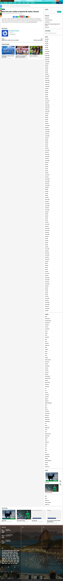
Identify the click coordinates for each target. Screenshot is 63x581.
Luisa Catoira (47, 396)
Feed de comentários (48, 502)
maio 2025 (46, 70)
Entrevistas (46, 367)
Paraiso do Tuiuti (47, 419)
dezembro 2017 (47, 252)
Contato (23, 2)
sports (6, 563)
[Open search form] (55, 3)
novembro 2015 (47, 304)
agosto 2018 (46, 236)
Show (45, 448)
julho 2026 (46, 41)
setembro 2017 (47, 259)
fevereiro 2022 (47, 150)
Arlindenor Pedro (47, 322)
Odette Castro (47, 415)
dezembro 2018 (47, 228)
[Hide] (0, 17)
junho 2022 (46, 141)
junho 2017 (46, 265)
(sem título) (60, 481)
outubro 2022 (47, 133)
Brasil (11, 550)
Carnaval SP (15, 552)
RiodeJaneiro (11, 561)
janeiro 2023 (47, 127)
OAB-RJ (9, 560)
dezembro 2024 (47, 80)
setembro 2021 (47, 160)
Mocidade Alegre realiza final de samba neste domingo (8, 56)
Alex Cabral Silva (47, 318)
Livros (46, 390)
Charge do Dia (47, 17)
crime (14, 553)
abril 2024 (46, 96)
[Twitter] (15, 17)
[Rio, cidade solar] (39, 514)
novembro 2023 (47, 106)
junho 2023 (46, 117)
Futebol (5, 556)
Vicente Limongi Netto (48, 460)
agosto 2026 (47, 39)
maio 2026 (46, 45)
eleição (17, 553)
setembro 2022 (47, 135)
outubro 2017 (47, 257)
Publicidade (32, 2)
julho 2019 (46, 213)
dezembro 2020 (47, 178)
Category (46, 333)
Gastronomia (47, 372)
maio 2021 (46, 168)
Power (46, 431)
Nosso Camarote (47, 413)
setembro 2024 (47, 86)
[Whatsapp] (18, 17)
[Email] (23, 17)
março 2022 (46, 148)
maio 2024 (46, 94)
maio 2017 (46, 267)
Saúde (46, 446)
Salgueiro (46, 437)
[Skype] (25, 17)
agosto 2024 (47, 88)
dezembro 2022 (47, 129)
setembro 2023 (47, 111)
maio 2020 (46, 193)
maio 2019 (46, 218)
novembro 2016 (47, 279)
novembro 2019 (47, 205)
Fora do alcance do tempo (48, 19)
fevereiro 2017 (47, 273)
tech (11, 563)
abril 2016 (46, 294)
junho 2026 (46, 43)
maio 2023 (46, 119)
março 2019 (46, 222)
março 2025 (46, 74)
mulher (3, 560)
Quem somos (5, 2)
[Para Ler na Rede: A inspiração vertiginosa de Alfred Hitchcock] (54, 514)
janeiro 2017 (46, 275)
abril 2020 (46, 195)
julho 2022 (46, 139)
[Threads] (27, 17)
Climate (46, 347)
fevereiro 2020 (47, 199)
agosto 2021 (46, 162)
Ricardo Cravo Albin (48, 433)
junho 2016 (46, 290)
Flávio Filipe (46, 370)
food (2, 556)
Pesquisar (46, 9)
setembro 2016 (47, 283)
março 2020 (46, 197)
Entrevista (27, 2)
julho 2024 (46, 90)
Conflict (46, 351)
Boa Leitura (10, 2)
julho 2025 (46, 65)
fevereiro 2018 (47, 248)
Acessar (46, 498)
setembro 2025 (47, 61)
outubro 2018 (47, 232)
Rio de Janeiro (6, 561)
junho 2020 (46, 191)
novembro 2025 (47, 57)
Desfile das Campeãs (48, 359)
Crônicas (46, 353)
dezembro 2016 (47, 277)
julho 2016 (46, 287)
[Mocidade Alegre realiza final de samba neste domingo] (8, 50)
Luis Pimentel (47, 394)
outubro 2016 (47, 281)
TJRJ (13, 563)
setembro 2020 (47, 185)
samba (15, 561)
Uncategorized (47, 454)
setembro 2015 (47, 308)
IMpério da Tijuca (47, 382)
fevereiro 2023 (47, 125)
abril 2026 (46, 47)
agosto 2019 (46, 211)
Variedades (46, 458)
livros (9, 558)
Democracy (46, 357)
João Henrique (47, 386)
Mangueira (46, 398)
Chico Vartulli (47, 337)
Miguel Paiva (46, 400)
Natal (6, 560)
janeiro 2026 (47, 53)
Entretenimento (47, 365)
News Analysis (47, 411)
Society (46, 450)
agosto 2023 (47, 113)
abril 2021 (46, 170)
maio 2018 (46, 242)
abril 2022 (46, 146)
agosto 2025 (47, 63)
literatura (3, 558)
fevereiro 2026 (47, 51)
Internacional (47, 384)
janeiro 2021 (46, 176)
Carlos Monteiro (47, 328)
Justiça (14, 556)
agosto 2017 (46, 261)
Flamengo (14, 555)
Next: (38, 39)
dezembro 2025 (47, 55)
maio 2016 (46, 292)
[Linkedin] (17, 17)
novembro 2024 (47, 82)
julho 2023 (46, 115)
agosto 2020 (47, 187)
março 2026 (46, 49)
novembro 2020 (47, 181)
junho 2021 (46, 166)
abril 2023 (46, 121)
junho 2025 (46, 67)
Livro (6, 558)
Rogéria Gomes (47, 435)
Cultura (7, 53)
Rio (2, 561)
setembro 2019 (47, 209)
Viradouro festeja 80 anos (33, 55)
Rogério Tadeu (4, 58)
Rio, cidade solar (47, 22)
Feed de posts (47, 500)
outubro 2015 (47, 306)
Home (1, 2)
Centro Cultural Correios (5, 553)
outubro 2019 (47, 207)
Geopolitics (46, 374)
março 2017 (46, 271)
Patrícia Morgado (47, 421)
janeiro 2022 (47, 152)
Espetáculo (3, 555)
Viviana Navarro (47, 466)
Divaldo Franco (47, 361)
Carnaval (15, 2)
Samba (10, 53)
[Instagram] (20, 17)
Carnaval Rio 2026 (10, 552)
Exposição (7, 555)
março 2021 (46, 172)
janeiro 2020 (47, 201)
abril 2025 (46, 72)
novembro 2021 (47, 156)
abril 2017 (46, 269)
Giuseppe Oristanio (47, 378)
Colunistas (19, 2)
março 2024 (46, 98)
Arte (2, 550)
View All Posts (12, 34)
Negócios (46, 409)
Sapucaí (46, 444)
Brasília (14, 550)
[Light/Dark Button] (53, 2)
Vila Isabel (46, 462)
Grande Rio (46, 380)
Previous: (10, 39)
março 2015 (46, 310)
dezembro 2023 (47, 104)
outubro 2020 (47, 183)
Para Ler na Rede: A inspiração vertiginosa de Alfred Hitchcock (53, 521)
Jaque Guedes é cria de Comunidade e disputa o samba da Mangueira (21, 56)
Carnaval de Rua (4, 552)
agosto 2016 (46, 285)
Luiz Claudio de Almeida (5, 13)
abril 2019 (46, 220)
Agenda (18, 53)
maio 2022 (46, 144)
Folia (17, 555)
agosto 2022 (47, 137)
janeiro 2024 (47, 102)
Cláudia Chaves (47, 345)
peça (45, 423)
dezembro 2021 (47, 154)
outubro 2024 (47, 84)
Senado (3, 563)
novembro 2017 (47, 255)
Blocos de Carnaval (7, 550)
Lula (11, 558)
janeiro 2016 (47, 300)
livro (45, 388)
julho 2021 (46, 164)
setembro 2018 (47, 234)
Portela (46, 429)
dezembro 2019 (47, 203)
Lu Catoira (46, 392)
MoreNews (35, 579)
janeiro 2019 (47, 226)
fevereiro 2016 (47, 298)
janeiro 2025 (47, 78)
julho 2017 (46, 263)
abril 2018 (46, 244)
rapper (18, 560)
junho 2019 (46, 216)
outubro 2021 (47, 158)
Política (12, 560)
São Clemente (47, 442)
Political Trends (47, 427)
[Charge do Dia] (51, 477)
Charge (46, 335)
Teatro (46, 452)
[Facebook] (13, 17)
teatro (9, 563)
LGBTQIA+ (17, 556)
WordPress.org (47, 504)
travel (16, 563)
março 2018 (46, 246)
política (46, 425)
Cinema (46, 339)
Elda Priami (46, 363)
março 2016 (46, 296)
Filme (10, 555)
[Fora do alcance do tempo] (51, 488)
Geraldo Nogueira (47, 376)
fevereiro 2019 (47, 224)
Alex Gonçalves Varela (48, 320)
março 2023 (46, 123)
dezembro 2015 (47, 302)
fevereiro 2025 (47, 76)
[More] (28, 17)
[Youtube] (22, 17)
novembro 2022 (47, 131)
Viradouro (46, 464)
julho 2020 (46, 189)
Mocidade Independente (48, 402)
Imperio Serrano (10, 556)
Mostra (46, 404)
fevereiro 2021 (47, 174)
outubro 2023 (47, 109)
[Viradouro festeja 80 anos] (35, 50)
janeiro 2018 (46, 250)
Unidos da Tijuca (47, 456)
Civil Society (46, 343)
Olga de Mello (47, 417)
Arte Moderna (47, 324)
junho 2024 (46, 92)
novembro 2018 (47, 230)
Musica (46, 407)
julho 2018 (46, 238)
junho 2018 (46, 240)
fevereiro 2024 (47, 100)
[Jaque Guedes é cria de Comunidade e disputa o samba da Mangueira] (22, 50)
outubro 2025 (47, 59)
